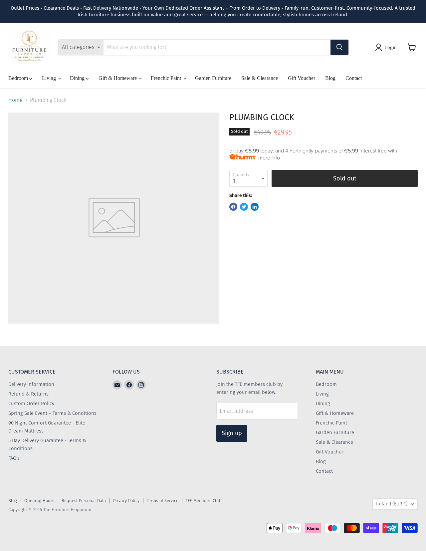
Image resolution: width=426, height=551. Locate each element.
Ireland (392, 504)
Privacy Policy (126, 500)
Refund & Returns (28, 394)
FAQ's (14, 458)
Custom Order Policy (31, 404)
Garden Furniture (213, 78)
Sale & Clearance (259, 78)
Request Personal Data (84, 500)
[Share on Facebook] (233, 207)
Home (15, 100)
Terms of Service (162, 500)
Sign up (232, 433)
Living (49, 78)
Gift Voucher (301, 78)
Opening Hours (39, 500)
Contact (353, 78)
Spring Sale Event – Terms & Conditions (52, 413)
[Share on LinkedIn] (255, 207)
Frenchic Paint (166, 78)
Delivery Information (31, 384)
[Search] (339, 47)
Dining (78, 78)
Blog (330, 78)
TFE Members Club (204, 500)
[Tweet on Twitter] (244, 207)
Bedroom (18, 78)
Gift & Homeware (118, 78)
